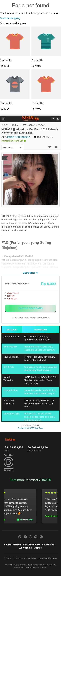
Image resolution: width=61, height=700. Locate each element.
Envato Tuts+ (49, 544)
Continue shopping (10, 18)
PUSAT (4, 125)
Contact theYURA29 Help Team (30, 428)
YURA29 (42, 125)
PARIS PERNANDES (18, 137)
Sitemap (37, 547)
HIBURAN (15, 125)
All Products (25, 547)
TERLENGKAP (29, 125)
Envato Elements (12, 544)
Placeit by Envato (31, 544)
